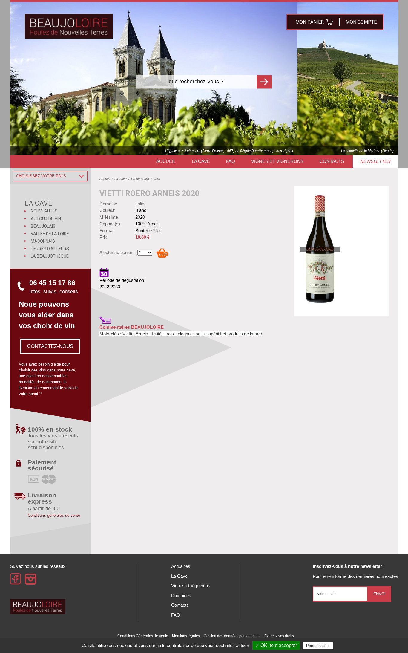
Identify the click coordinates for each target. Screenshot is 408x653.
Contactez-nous (50, 346)
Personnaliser (318, 645)
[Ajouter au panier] (162, 253)
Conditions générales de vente (54, 515)
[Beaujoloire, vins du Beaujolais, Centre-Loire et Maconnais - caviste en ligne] (69, 26)
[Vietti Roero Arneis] (320, 249)
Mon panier (309, 22)
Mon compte (361, 22)
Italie (139, 203)
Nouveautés (44, 211)
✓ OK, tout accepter (276, 645)
